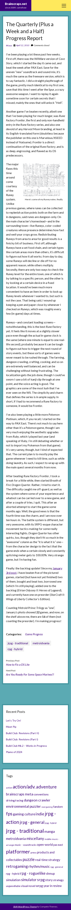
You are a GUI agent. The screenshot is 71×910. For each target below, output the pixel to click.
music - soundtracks (25, 844)
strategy (58, 880)
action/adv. (24, 787)
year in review (53, 885)
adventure (46, 786)
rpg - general (56, 867)
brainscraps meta (19, 794)
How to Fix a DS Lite (17, 664)
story (49, 880)
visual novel (28, 885)
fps (9, 813)
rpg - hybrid (15, 649)
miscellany (35, 838)
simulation (13, 880)
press (33, 852)
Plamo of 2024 (14, 752)
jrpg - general (32, 822)
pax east (58, 844)
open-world (45, 844)
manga (49, 831)
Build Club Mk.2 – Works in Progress (26, 745)
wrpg (39, 886)
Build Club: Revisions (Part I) (22, 739)
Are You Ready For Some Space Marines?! (30, 674)
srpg (41, 879)
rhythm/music (39, 866)
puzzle (29, 859)
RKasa (9, 45)
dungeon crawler (37, 800)
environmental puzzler (23, 806)
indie (40, 814)
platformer (18, 852)
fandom (58, 806)
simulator (29, 879)
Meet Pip (11, 726)
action (9, 787)
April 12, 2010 (22, 45)
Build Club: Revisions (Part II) (22, 733)
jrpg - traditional (18, 643)
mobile (48, 839)
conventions (41, 794)
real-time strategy (47, 860)
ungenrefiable (13, 886)
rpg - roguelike (33, 873)
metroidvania (41, 643)
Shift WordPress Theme (25, 906)
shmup (50, 873)
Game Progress (34, 634)
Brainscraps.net (16, 3)
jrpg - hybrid (50, 823)
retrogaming (17, 866)
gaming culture (24, 814)
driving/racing (14, 800)
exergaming (47, 807)
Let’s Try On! (13, 720)
